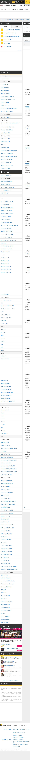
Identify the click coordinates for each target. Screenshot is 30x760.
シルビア (3, 424)
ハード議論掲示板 (4, 84)
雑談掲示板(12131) (5, 359)
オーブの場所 (3, 451)
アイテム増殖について (5, 498)
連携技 (2, 335)
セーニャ (3, 418)
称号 (2, 347)
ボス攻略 (21, 9)
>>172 (27, 270)
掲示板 (17, 26)
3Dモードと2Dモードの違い (7, 111)
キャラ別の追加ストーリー (6, 190)
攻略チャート (15, 9)
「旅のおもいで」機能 (5, 168)
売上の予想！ (3, 613)
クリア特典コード (4, 536)
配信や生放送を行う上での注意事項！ (9, 566)
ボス (2, 303)
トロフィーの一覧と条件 (6, 539)
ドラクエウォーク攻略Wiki (18, 737)
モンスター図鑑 (7, 43)
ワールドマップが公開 (5, 595)
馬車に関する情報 (4, 622)
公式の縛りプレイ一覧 (5, 141)
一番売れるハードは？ (5, 105)
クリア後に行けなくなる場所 (7, 510)
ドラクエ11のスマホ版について (7, 584)
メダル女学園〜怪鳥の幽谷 (6, 222)
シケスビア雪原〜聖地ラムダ (7, 246)
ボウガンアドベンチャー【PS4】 (8, 309)
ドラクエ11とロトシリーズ (6, 601)
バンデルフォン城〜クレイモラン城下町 (9, 225)
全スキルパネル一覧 (5, 410)
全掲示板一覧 (3, 356)
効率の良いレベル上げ (5, 445)
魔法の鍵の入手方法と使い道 (7, 457)
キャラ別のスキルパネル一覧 (10, 33)
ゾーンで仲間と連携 (5, 147)
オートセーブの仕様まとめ (6, 480)
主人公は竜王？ (4, 598)
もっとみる (19, 50)
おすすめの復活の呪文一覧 (6, 554)
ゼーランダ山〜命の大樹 (6, 228)
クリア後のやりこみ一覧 (6, 300)
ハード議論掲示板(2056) (6, 386)
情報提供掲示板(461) (5, 383)
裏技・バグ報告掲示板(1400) (7, 392)
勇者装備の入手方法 (5, 519)
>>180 (27, 107)
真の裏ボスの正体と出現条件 (7, 181)
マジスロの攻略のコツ (5, 314)
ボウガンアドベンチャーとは (7, 165)
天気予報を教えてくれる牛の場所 (8, 504)
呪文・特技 (3, 332)
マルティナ (3, 430)
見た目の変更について (5, 560)
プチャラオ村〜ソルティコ (6, 237)
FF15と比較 (3, 589)
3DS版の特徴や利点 (5, 87)
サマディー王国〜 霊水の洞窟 (7, 213)
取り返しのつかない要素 (6, 463)
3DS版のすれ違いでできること (7, 96)
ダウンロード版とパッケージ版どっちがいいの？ (10, 123)
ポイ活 (9, 2)
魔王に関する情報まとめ (6, 578)
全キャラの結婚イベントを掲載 (7, 187)
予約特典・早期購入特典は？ (7, 130)
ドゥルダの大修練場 (5, 294)
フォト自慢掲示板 (7, 46)
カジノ (2, 311)
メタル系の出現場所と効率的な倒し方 (9, 469)
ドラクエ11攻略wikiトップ (6, 175)
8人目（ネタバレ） (5, 433)
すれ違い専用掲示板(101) (6, 389)
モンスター (3, 329)
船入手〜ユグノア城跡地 (6, 216)
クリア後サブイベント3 (6, 272)
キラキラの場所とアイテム (6, 548)
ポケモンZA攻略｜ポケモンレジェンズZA (21, 729)
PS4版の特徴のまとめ (5, 604)
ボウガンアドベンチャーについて (8, 99)
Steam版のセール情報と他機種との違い (9, 569)
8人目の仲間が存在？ (5, 619)
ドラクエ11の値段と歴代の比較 (7, 127)
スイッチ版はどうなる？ (6, 610)
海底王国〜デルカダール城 (6, 231)
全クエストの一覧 (7, 39)
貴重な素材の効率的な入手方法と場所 (9, 471)
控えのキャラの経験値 (5, 486)
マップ (9, 9)
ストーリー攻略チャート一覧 (7, 201)
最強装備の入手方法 (5, 442)
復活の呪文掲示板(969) (5, 398)
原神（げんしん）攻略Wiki (18, 739)
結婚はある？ (3, 592)
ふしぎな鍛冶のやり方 (5, 563)
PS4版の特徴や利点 (5, 90)
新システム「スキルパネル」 (7, 153)
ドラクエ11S (3, 9)
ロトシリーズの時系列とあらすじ (8, 581)
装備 (2, 344)
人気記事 (5, 26)
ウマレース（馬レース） (6, 317)
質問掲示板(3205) (4, 380)
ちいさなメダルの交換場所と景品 (8, 466)
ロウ (2, 427)
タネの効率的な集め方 (5, 507)
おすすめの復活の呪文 (5, 530)
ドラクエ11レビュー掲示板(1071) (8, 401)
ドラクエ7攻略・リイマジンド (19, 732)
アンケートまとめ (4, 78)
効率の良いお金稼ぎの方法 (6, 533)
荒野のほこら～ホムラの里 (6, 210)
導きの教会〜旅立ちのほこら (7, 207)
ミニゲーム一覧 (4, 323)
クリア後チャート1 (5, 257)
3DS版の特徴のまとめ (5, 607)
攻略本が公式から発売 (5, 133)
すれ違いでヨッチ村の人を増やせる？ (9, 150)
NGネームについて (5, 495)
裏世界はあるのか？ (5, 575)
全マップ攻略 (3, 320)
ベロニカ (3, 421)
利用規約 (15, 725)
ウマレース (3, 144)
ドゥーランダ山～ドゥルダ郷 (7, 234)
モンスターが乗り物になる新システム (9, 156)
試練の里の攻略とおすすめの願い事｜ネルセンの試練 (13, 36)
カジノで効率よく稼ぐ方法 (6, 474)
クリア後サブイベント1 (6, 266)
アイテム (3, 338)
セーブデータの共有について (7, 483)
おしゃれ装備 (3, 542)
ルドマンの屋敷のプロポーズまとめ (8, 501)
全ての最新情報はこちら (6, 117)
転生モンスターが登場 (5, 138)
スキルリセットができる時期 (7, 525)
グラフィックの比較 (5, 102)
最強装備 (26, 9)
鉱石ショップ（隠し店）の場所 (7, 527)
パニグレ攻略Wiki (16, 746)
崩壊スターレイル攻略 (17, 735)
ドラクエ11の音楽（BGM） (6, 545)
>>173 (27, 253)
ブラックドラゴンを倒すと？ (7, 492)
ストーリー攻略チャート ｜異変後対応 (12, 29)
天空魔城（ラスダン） (5, 252)
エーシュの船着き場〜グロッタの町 (8, 240)
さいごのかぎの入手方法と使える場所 (9, 460)
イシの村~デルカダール (6, 204)
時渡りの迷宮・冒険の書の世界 (7, 306)
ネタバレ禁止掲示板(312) (6, 395)
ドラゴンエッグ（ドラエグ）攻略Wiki (20, 744)
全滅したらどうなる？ (5, 489)
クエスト (3, 341)
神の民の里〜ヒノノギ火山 (6, 249)
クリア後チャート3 (5, 263)
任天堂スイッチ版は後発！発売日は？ (9, 108)
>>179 (27, 148)
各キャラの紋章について (6, 586)
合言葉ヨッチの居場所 (5, 184)
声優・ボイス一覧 (4, 193)
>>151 (27, 185)
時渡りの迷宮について (5, 93)
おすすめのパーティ (5, 557)
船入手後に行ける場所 (5, 454)
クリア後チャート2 (5, 260)
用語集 (2, 350)
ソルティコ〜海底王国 (5, 219)
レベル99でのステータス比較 (7, 513)
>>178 (27, 128)
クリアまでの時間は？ (5, 616)
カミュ (2, 416)
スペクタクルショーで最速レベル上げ (9, 448)
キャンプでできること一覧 (6, 159)
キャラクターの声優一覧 (6, 162)
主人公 (2, 413)
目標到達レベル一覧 (5, 522)
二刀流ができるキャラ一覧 (6, 551)
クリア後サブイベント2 (6, 269)
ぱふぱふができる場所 (5, 516)
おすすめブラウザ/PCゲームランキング (11, 680)
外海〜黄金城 (3, 243)
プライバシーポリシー (23, 725)
